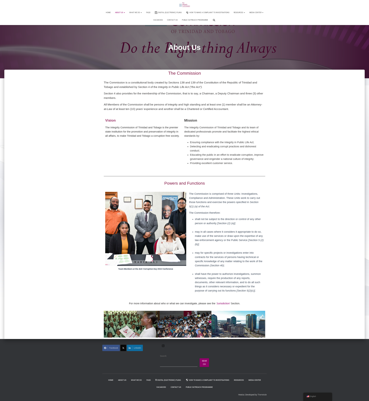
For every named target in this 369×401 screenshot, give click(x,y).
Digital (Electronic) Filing (170, 13)
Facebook (113, 348)
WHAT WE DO (134, 13)
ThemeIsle (262, 395)
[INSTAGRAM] (163, 346)
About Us (119, 13)
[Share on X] (123, 348)
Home (108, 13)
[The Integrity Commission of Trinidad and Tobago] (184, 5)
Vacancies (158, 20)
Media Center (255, 13)
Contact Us (172, 20)
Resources (239, 13)
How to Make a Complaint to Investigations (209, 13)
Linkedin (137, 348)
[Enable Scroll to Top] (363, 395)
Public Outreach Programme (195, 20)
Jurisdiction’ (223, 303)
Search (163, 356)
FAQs (148, 13)
